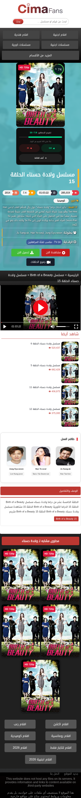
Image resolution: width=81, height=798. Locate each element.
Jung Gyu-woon (16, 469)
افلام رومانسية (61, 736)
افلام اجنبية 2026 (40, 759)
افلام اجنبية (59, 34)
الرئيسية (73, 275)
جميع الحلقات (38, 262)
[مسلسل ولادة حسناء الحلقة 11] (69, 395)
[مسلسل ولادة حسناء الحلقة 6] (69, 351)
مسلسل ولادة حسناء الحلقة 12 (44, 409)
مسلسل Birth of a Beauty (47, 275)
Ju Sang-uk (65, 469)
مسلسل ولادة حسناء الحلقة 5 (45, 365)
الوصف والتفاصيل (68, 491)
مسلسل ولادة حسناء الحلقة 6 (45, 344)
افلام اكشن (61, 724)
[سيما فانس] (40, 8)
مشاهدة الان (53, 252)
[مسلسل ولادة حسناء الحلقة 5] (69, 373)
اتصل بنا (54, 773)
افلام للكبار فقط (61, 748)
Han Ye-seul (40, 469)
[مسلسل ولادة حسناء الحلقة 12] (69, 417)
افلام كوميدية (20, 736)
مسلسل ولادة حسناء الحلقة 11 (44, 387)
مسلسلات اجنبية (59, 44)
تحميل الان (23, 252)
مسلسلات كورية (21, 44)
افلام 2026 (20, 748)
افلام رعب (20, 724)
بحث (18, 21)
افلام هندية (21, 34)
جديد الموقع (71, 773)
